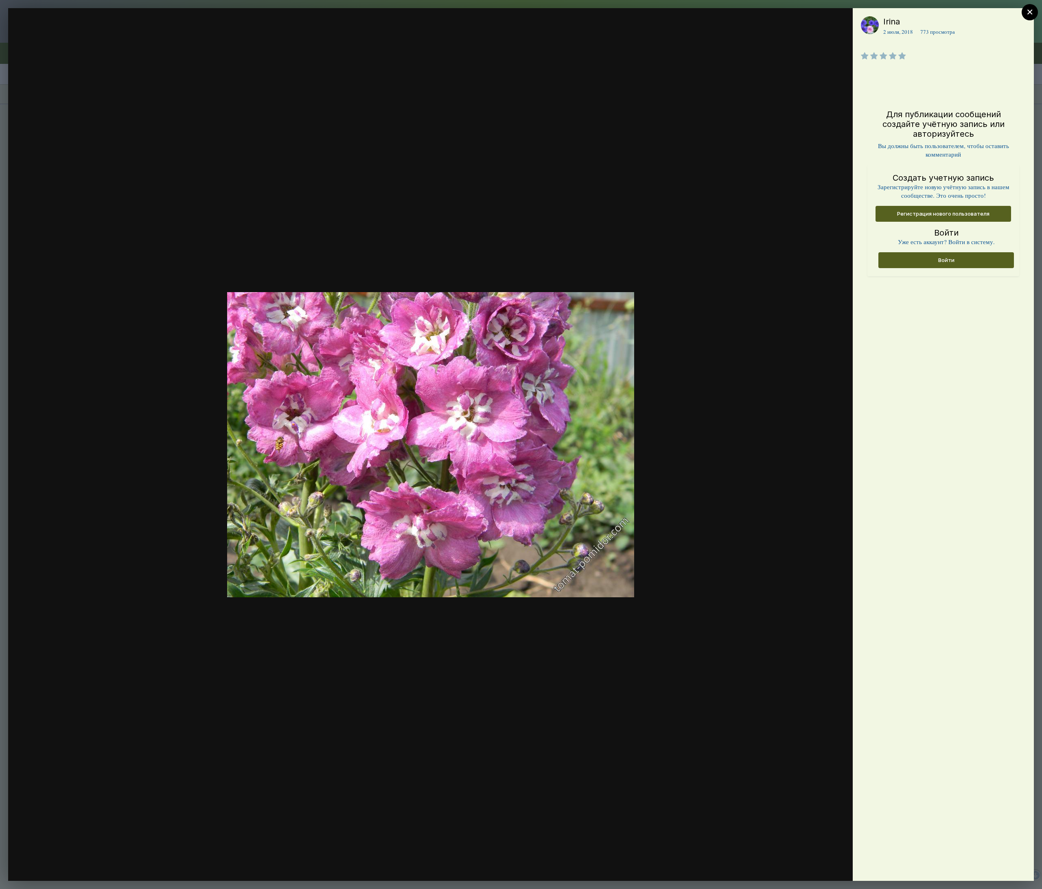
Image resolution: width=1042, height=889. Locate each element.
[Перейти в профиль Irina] (870, 25)
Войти (946, 260)
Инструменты (817, 866)
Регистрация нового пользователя (943, 213)
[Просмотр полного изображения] (839, 23)
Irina (891, 21)
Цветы (58, 38)
